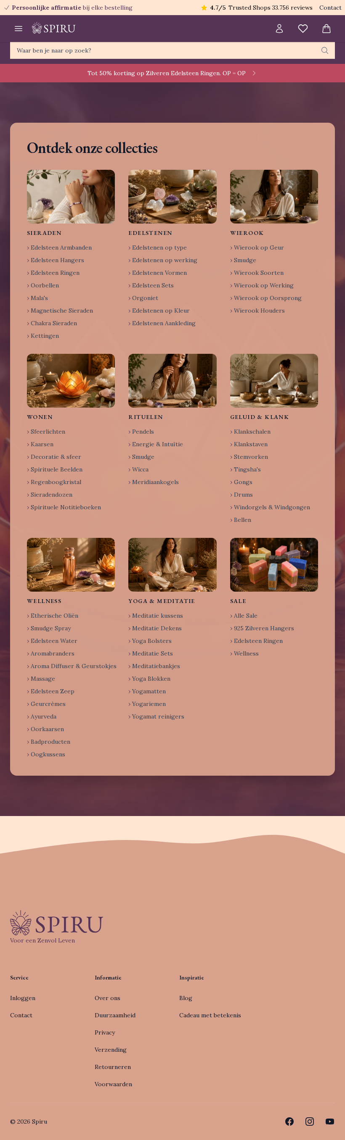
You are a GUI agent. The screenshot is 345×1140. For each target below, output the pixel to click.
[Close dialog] (325, 476)
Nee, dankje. (227, 630)
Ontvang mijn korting (227, 604)
